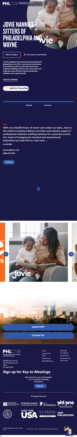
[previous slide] (6, 254)
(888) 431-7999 (9, 153)
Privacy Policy (30, 429)
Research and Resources (65, 359)
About (44, 351)
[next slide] (71, 254)
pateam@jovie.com (11, 150)
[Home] (18, 4)
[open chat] (69, 432)
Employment (46, 358)
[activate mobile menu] (72, 3)
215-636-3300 (8, 367)
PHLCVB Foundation (64, 352)
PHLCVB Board (47, 361)
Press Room (64, 356)
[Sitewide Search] (68, 4)
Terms (36, 429)
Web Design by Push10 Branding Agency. (48, 429)
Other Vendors (12, 55)
